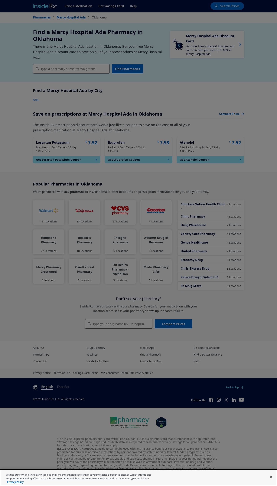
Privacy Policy (15, 482)
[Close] (271, 477)
